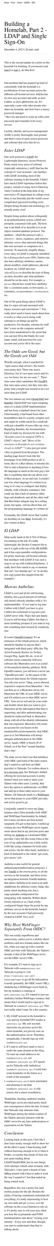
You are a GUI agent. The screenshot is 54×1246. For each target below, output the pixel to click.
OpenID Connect (23, 637)
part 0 (7, 70)
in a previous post (13, 772)
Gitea (40, 808)
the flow (22, 746)
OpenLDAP (37, 399)
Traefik (12, 871)
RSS (33, 2)
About (19, 2)
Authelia (19, 835)
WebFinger (43, 794)
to (24, 1177)
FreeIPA (43, 381)
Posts (13, 2)
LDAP (30, 157)
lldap (28, 519)
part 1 (17, 70)
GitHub (27, 2)
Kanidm (8, 402)
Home (6, 2)
